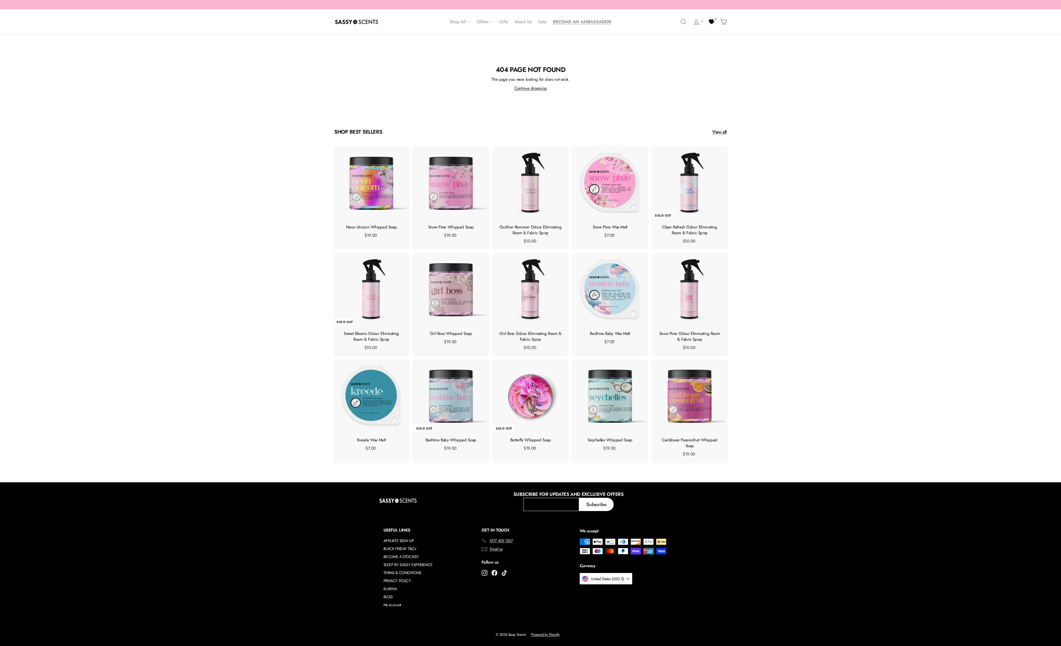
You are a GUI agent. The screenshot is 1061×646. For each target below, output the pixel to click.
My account (392, 605)
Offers (483, 22)
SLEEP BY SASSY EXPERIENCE (408, 564)
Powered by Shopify (545, 634)
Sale (542, 22)
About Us (523, 22)
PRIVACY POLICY (397, 581)
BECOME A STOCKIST (401, 556)
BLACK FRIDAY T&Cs (400, 548)
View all (719, 132)
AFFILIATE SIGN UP (399, 540)
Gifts (503, 22)
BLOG (388, 597)
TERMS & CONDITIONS (402, 572)
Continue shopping (530, 88)
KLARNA (390, 589)
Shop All (459, 22)
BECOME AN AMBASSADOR (582, 22)
